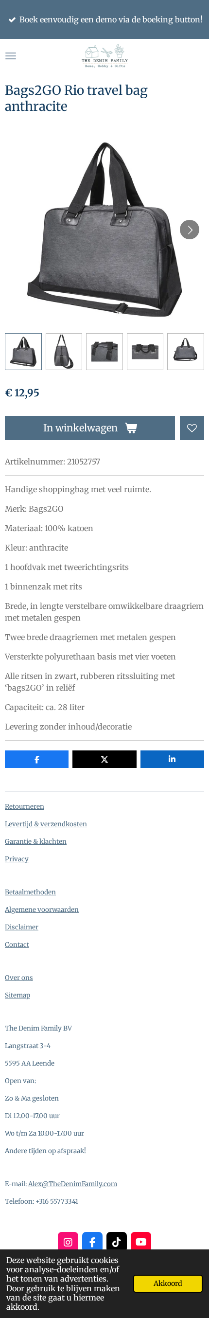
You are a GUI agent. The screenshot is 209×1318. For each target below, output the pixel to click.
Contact (17, 945)
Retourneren (24, 806)
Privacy (17, 859)
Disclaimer (21, 927)
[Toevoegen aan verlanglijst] (192, 428)
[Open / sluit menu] (10, 56)
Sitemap (17, 995)
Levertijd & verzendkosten (46, 824)
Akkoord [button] (168, 1283)
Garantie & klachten (36, 841)
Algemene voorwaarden (42, 910)
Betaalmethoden (30, 892)
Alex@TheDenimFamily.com (72, 1184)
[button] (23, 351)
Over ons (19, 978)
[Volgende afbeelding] (189, 229)
